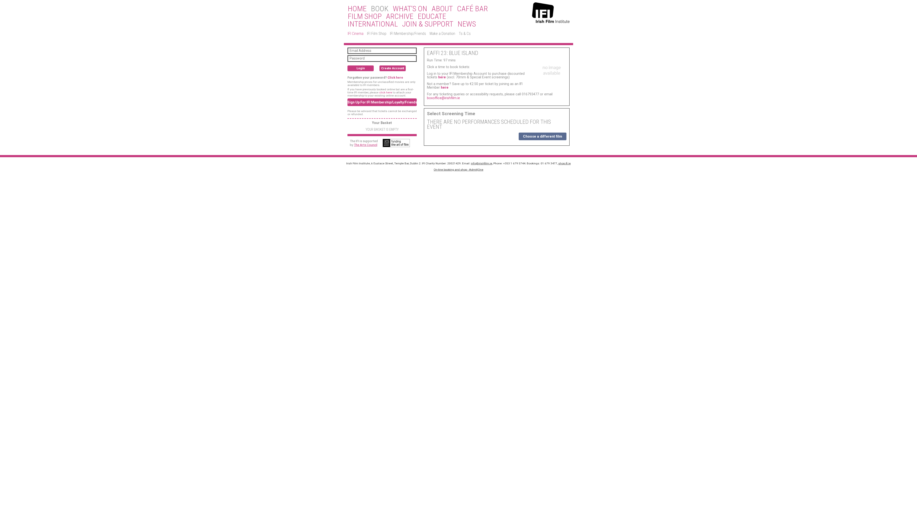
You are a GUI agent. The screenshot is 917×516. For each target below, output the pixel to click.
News (467, 24)
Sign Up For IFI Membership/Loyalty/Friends (382, 102)
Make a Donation (442, 33)
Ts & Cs (465, 33)
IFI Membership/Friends (408, 33)
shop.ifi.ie (564, 163)
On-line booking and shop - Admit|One (458, 169)
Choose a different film (542, 136)
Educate (432, 16)
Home (357, 9)
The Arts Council (365, 145)
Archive (399, 16)
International (373, 24)
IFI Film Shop (376, 33)
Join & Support (427, 24)
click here (385, 92)
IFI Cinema (355, 33)
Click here (395, 77)
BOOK (380, 9)
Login (361, 68)
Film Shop (365, 16)
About (442, 9)
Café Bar (472, 9)
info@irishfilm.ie (481, 163)
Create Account (392, 68)
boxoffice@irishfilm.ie (443, 98)
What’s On (410, 9)
